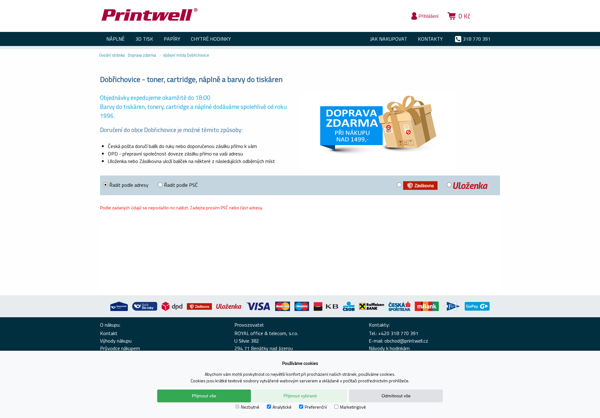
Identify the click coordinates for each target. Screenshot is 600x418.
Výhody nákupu (116, 340)
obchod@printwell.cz (406, 340)
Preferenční (316, 407)
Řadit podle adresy (128, 185)
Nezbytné (250, 407)
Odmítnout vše (396, 395)
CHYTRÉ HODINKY (211, 39)
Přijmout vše (204, 395)
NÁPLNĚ (115, 39)
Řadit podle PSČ (181, 185)
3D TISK (144, 39)
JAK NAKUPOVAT (388, 39)
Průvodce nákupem (120, 348)
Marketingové (353, 407)
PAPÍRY (172, 39)
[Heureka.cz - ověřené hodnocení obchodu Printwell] (488, 25)
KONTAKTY (430, 39)
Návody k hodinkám (389, 348)
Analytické (282, 407)
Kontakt (109, 333)
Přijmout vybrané (300, 395)
